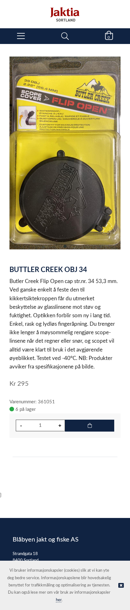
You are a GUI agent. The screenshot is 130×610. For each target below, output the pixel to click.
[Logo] (65, 11)
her (59, 600)
